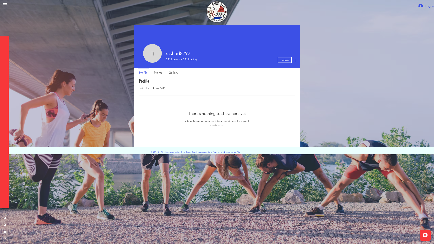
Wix (238, 152)
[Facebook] (5, 218)
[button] (5, 4)
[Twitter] (5, 225)
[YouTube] (5, 232)
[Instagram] (5, 239)
